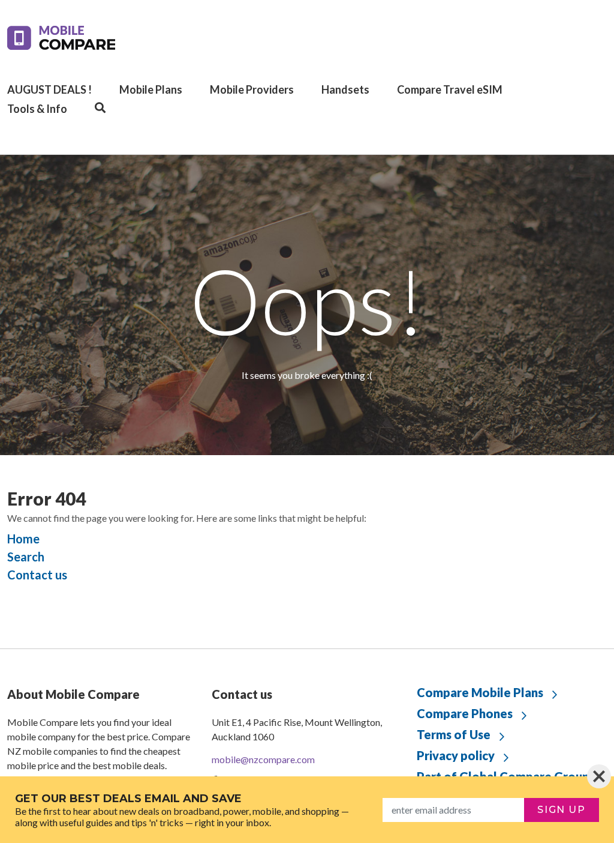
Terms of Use (453, 734)
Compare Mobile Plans (480, 692)
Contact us (37, 574)
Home (23, 538)
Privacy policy (456, 755)
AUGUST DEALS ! (49, 89)
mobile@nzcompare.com (263, 759)
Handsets (345, 89)
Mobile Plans (150, 89)
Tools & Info (37, 108)
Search (25, 556)
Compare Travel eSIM (449, 89)
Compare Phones (465, 713)
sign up (561, 809)
